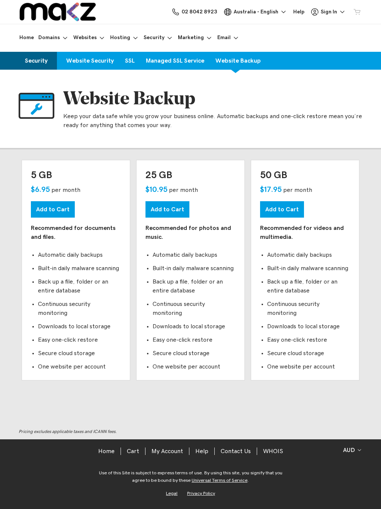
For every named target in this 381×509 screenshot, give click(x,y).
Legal (171, 493)
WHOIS (273, 451)
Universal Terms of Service (219, 480)
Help (201, 451)
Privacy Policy (201, 493)
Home (106, 451)
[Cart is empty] (357, 12)
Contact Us (236, 451)
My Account (167, 451)
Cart (133, 451)
